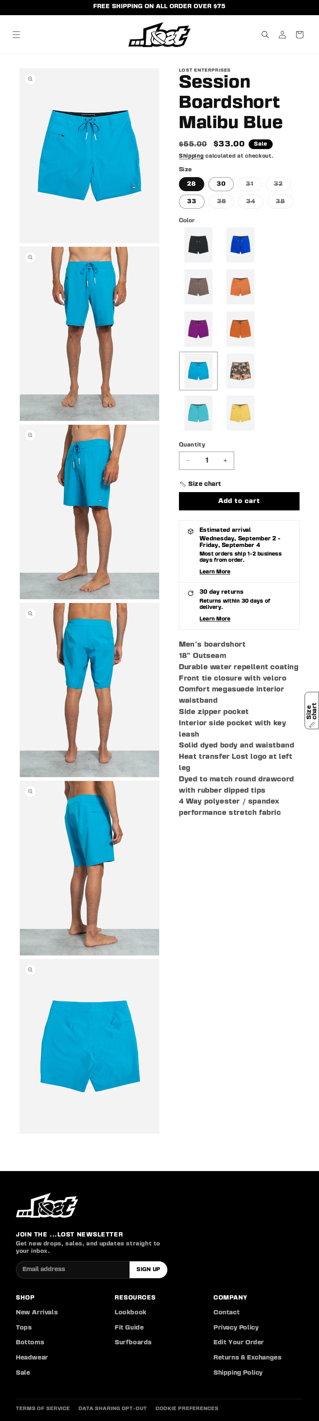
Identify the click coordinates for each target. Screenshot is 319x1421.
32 (282, 186)
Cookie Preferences (187, 1409)
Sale (23, 1373)
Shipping (191, 156)
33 (191, 201)
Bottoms (30, 1342)
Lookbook (131, 1312)
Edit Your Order (239, 1342)
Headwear (32, 1358)
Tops (24, 1328)
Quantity (192, 445)
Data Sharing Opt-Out (113, 1409)
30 (221, 184)
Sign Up (148, 1269)
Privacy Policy (236, 1328)
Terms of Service (43, 1409)
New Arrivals (37, 1312)
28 (191, 184)
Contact (227, 1312)
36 (225, 204)
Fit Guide (129, 1328)
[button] (16, 34)
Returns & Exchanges (247, 1358)
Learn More (215, 572)
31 (253, 186)
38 (284, 204)
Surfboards (133, 1342)
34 (254, 204)
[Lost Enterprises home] (47, 1205)
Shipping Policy (238, 1373)
